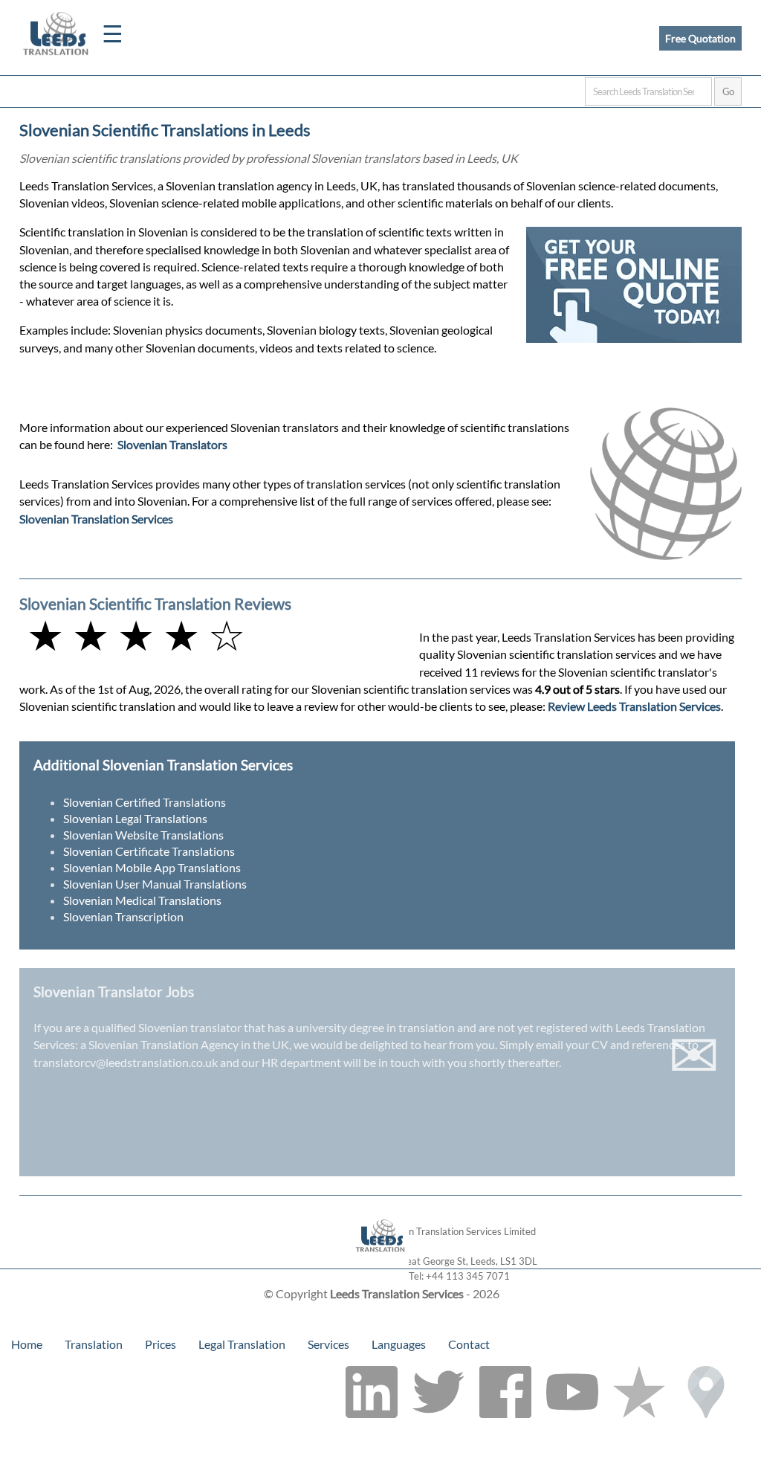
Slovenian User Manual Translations (155, 884)
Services (328, 1344)
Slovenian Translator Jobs (113, 991)
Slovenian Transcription (123, 916)
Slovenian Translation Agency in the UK (188, 1044)
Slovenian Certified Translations (144, 802)
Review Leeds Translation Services (634, 706)
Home (26, 1344)
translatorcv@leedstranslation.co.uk (125, 1062)
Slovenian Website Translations (143, 835)
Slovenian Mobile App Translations (152, 867)
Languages (399, 1344)
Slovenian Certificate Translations (149, 851)
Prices (160, 1344)
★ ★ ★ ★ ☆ (136, 635)
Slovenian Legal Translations (135, 818)
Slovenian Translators (172, 444)
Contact (469, 1344)
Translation (94, 1344)
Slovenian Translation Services (96, 519)
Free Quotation (700, 38)
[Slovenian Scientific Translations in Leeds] (381, 1261)
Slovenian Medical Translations (142, 900)
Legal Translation (241, 1344)
